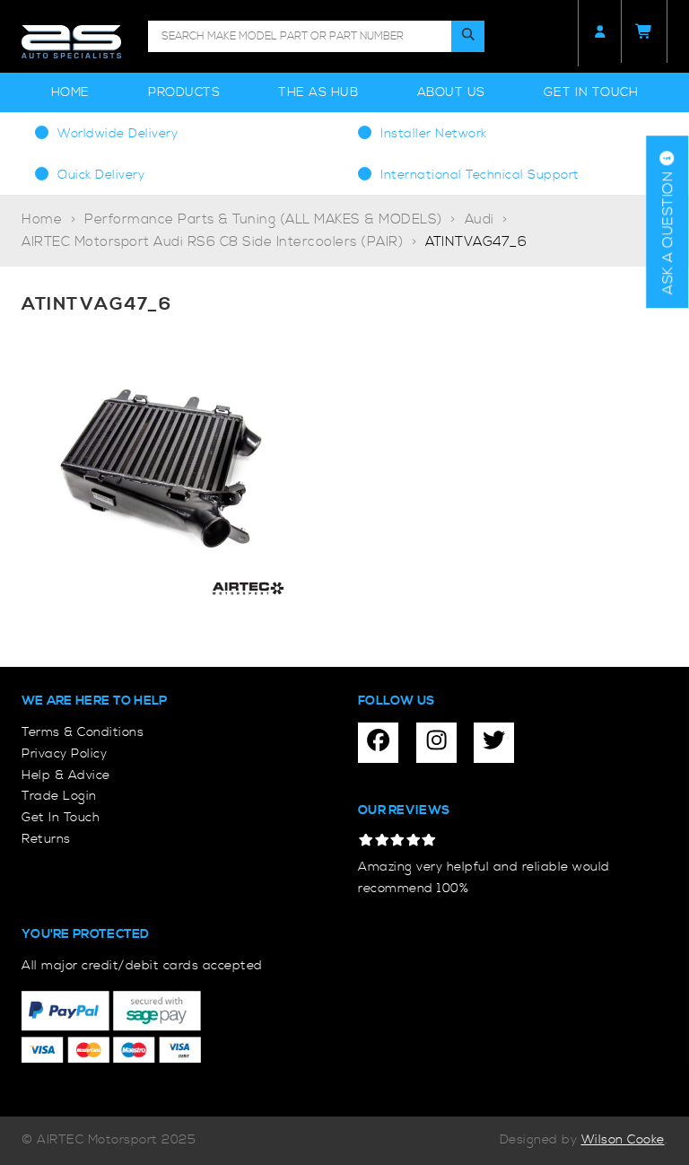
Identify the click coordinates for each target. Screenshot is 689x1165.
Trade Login (59, 796)
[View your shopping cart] (644, 31)
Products (184, 92)
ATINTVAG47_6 (476, 241)
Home (70, 92)
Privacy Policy (64, 754)
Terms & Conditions (83, 732)
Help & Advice (66, 775)
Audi (479, 219)
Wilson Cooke (623, 1140)
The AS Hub (318, 92)
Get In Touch (591, 92)
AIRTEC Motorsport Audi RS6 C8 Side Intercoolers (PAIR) (212, 241)
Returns (46, 839)
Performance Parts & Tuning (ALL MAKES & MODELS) (263, 219)
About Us (451, 92)
